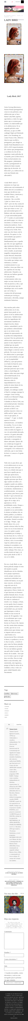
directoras (14, 694)
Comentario (8, 931)
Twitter (6, 708)
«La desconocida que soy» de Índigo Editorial (14, 873)
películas (7, 697)
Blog (19, 15)
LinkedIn (6, 715)
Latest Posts (19, 724)
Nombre (7, 952)
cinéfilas (7, 694)
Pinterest (7, 710)
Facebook (7, 706)
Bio (9, 724)
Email (6, 717)
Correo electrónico (10, 959)
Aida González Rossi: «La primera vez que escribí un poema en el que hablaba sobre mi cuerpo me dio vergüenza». (14, 882)
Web (5, 966)
